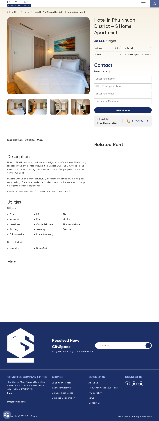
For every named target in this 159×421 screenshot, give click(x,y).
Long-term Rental (61, 383)
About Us (93, 383)
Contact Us (94, 403)
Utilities (30, 140)
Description (15, 140)
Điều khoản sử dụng (128, 417)
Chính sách (146, 417)
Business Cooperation (63, 398)
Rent (16, 12)
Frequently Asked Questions (103, 388)
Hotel (26, 12)
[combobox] (98, 86)
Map (40, 140)
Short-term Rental (61, 388)
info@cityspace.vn (16, 402)
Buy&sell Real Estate (62, 393)
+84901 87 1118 (139, 120)
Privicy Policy (95, 393)
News (91, 398)
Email (10, 393)
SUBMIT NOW (123, 110)
